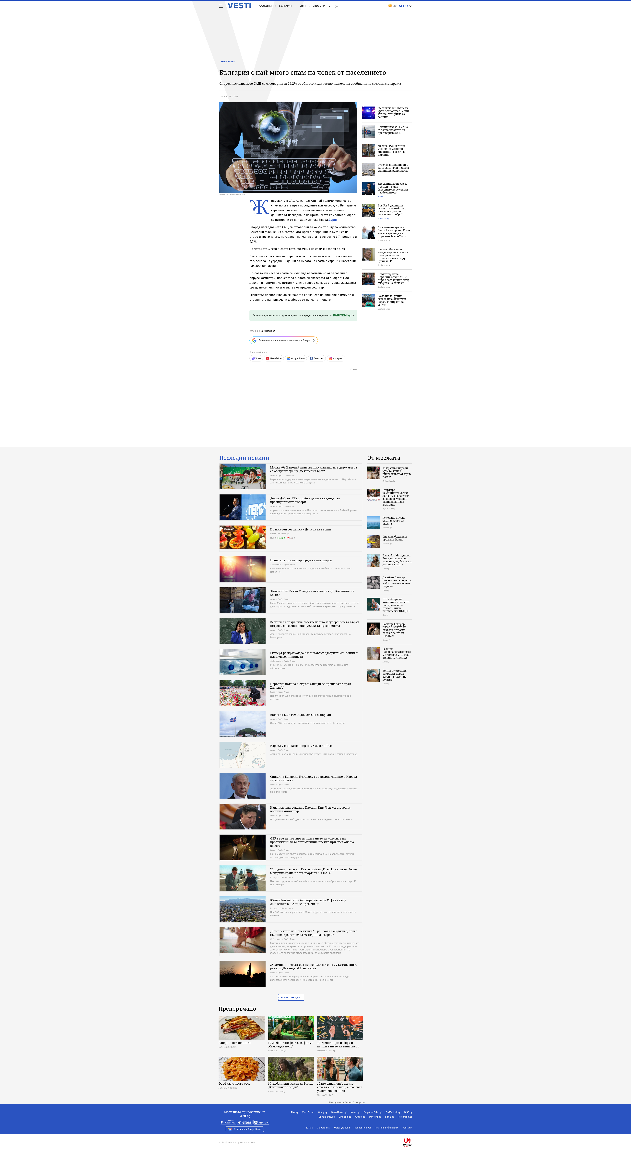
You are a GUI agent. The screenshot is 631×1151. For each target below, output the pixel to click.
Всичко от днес (290, 997)
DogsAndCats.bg (372, 1112)
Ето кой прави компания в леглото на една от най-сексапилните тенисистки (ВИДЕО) (396, 605)
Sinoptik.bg (345, 1116)
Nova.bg (355, 1112)
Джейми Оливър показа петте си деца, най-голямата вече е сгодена (397, 582)
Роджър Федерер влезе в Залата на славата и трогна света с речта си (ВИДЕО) (394, 630)
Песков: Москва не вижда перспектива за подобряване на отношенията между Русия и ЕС (393, 255)
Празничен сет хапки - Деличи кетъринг (300, 529)
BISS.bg (408, 1112)
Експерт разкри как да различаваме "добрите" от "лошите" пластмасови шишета (314, 655)
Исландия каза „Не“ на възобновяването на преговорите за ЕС (393, 130)
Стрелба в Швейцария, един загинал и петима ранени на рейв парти (393, 167)
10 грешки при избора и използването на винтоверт (338, 1044)
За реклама (323, 1127)
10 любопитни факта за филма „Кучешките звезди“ (290, 1085)
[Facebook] (412, 1131)
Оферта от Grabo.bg (279, 533)
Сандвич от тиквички (235, 1042)
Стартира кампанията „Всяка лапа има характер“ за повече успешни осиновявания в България (396, 497)
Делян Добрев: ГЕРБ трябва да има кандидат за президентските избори (305, 500)
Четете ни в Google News (247, 1129)
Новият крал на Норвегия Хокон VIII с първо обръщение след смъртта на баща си (393, 278)
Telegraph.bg (405, 1116)
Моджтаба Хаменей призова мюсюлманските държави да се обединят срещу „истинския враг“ (313, 469)
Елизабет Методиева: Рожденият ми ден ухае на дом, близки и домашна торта (397, 560)
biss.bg (380, 196)
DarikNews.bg (268, 331)
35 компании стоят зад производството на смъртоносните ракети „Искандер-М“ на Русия (313, 966)
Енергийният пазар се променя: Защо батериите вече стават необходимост (393, 188)
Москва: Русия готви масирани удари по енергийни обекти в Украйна (391, 150)
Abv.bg (294, 1112)
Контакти (407, 1127)
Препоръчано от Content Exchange (345, 1102)
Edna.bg (389, 1116)
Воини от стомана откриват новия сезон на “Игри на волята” (395, 675)
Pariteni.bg (375, 1116)
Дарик (333, 220)
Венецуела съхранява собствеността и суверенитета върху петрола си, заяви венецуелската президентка (314, 624)
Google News (298, 358)
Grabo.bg (360, 1116)
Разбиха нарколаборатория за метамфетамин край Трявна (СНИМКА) (397, 653)
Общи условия (342, 1127)
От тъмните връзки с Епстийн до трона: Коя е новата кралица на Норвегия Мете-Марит (394, 232)
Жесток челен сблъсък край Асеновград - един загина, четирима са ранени (393, 112)
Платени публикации (386, 1127)
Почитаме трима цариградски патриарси (301, 560)
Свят (303, 5)
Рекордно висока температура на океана (394, 520)
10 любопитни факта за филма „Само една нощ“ (290, 1044)
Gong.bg (322, 1112)
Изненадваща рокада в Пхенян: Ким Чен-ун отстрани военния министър (310, 809)
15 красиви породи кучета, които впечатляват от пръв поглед (397, 472)
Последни (264, 5)
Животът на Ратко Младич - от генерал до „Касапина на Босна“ (312, 593)
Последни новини (244, 457)
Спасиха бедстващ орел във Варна (395, 538)
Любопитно (321, 5)
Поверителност (362, 1127)
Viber (258, 358)
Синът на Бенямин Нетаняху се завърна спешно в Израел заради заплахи (313, 778)
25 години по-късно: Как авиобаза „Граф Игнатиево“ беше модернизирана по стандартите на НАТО (313, 871)
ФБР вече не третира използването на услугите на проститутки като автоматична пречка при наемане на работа (312, 842)
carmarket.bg (383, 218)
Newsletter (276, 358)
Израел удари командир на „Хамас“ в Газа (301, 746)
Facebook (319, 358)
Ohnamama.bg (326, 1116)
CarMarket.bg (393, 1112)
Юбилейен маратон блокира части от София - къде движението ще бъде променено (308, 902)
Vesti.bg (239, 6)
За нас (309, 1127)
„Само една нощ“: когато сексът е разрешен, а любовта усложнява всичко (339, 1087)
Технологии (227, 61)
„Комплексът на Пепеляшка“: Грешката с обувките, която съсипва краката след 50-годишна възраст (313, 933)
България (285, 5)
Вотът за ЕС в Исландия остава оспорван (300, 715)
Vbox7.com (308, 1112)
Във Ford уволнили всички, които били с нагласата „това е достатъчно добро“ (392, 210)
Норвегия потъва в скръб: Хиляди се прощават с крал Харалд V (310, 685)
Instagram (338, 358)
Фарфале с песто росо (234, 1083)
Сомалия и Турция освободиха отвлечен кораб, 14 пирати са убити (392, 300)
